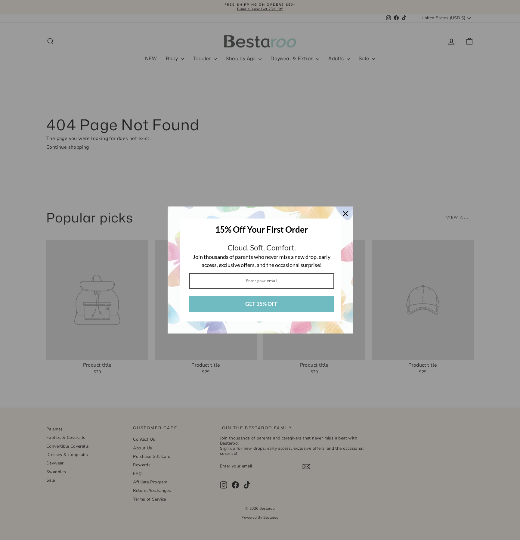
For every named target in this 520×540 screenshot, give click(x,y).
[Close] (345, 213)
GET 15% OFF (261, 303)
